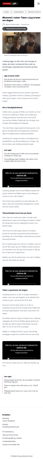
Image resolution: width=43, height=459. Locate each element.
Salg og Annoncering (10, 435)
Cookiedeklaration (9, 441)
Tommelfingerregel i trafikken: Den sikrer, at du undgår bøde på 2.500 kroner (21, 160)
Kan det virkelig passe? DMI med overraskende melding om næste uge (21, 155)
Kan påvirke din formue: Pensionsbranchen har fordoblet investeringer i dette (21, 80)
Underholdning (18, 12)
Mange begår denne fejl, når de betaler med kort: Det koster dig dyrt (22, 381)
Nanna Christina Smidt (12, 24)
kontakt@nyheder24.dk (10, 427)
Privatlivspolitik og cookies (12, 438)
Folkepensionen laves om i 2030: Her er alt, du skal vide (21, 392)
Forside (6, 12)
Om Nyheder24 (8, 432)
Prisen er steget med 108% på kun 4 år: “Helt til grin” (21, 386)
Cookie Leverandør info (11, 445)
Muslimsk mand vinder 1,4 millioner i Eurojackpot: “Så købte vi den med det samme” (22, 86)
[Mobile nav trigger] (39, 4)
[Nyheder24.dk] (18, 3)
